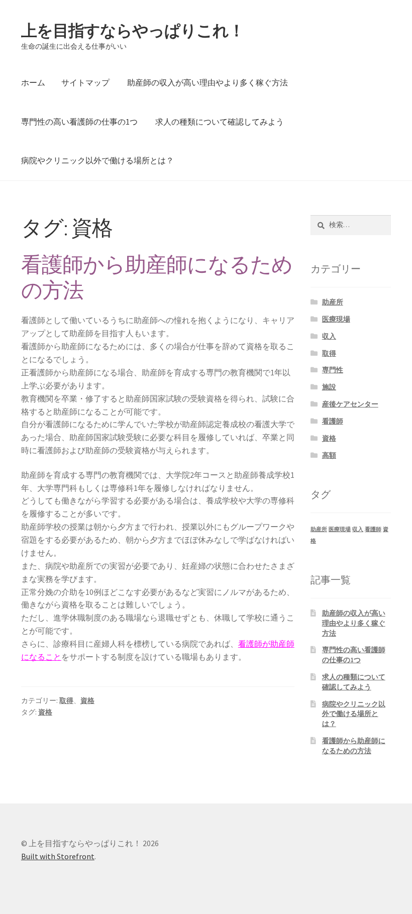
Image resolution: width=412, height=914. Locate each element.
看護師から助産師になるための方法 (156, 277)
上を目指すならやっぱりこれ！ (132, 31)
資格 (87, 700)
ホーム (33, 82)
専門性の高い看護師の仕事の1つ (79, 122)
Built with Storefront (57, 856)
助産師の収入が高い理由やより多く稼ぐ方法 (207, 82)
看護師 (332, 421)
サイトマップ (85, 82)
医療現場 (336, 319)
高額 (329, 455)
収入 (329, 336)
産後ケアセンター (350, 404)
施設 (329, 386)
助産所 (332, 302)
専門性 (332, 369)
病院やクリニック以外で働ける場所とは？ (97, 160)
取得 (66, 700)
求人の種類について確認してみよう (219, 122)
